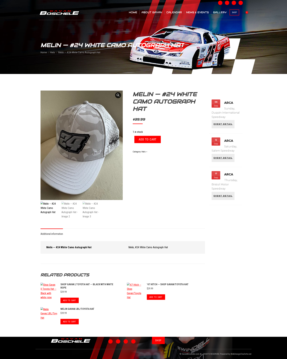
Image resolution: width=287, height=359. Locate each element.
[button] (118, 95)
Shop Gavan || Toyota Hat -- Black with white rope (86, 286)
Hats (143, 151)
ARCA (228, 103)
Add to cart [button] (69, 300)
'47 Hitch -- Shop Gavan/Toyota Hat (168, 284)
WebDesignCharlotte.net (241, 354)
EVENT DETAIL (223, 124)
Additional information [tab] (52, 233)
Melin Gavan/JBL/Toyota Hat (77, 308)
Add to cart (147, 139)
